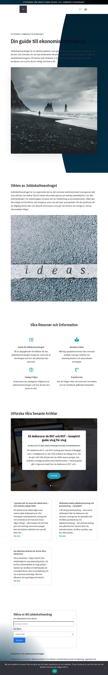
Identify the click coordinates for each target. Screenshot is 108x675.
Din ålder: (18, 629)
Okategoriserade (58, 445)
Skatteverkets (38, 659)
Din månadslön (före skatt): (25, 618)
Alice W (33, 445)
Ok (54, 671)
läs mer (17, 536)
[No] (104, 668)
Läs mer (54, 475)
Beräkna (19, 640)
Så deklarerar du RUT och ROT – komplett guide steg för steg (54, 438)
